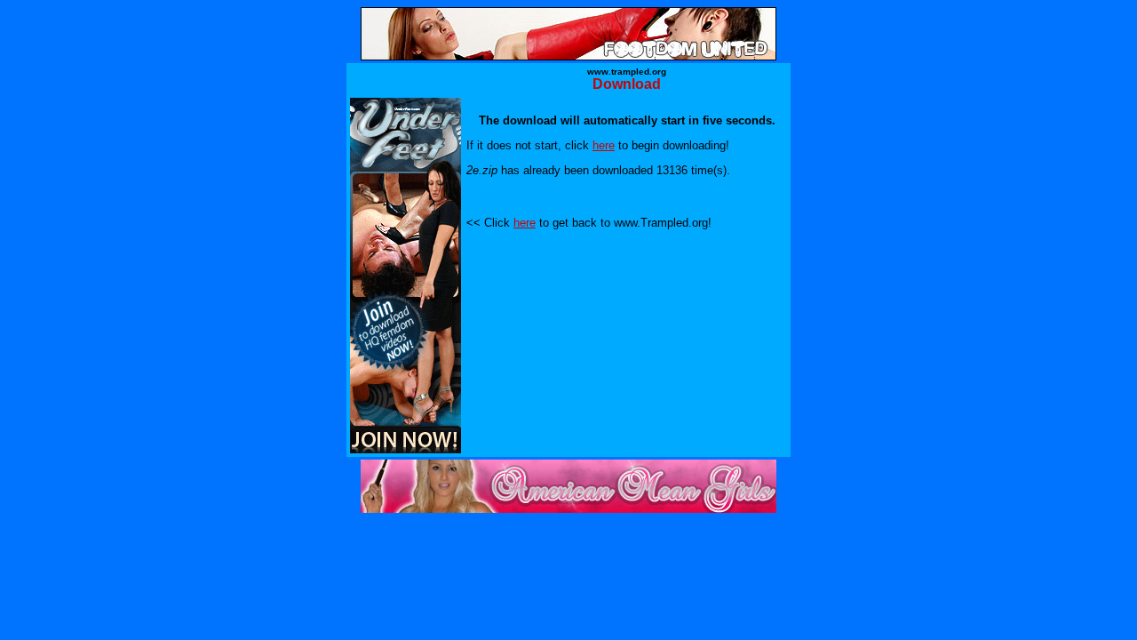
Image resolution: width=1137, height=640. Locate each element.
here (603, 145)
